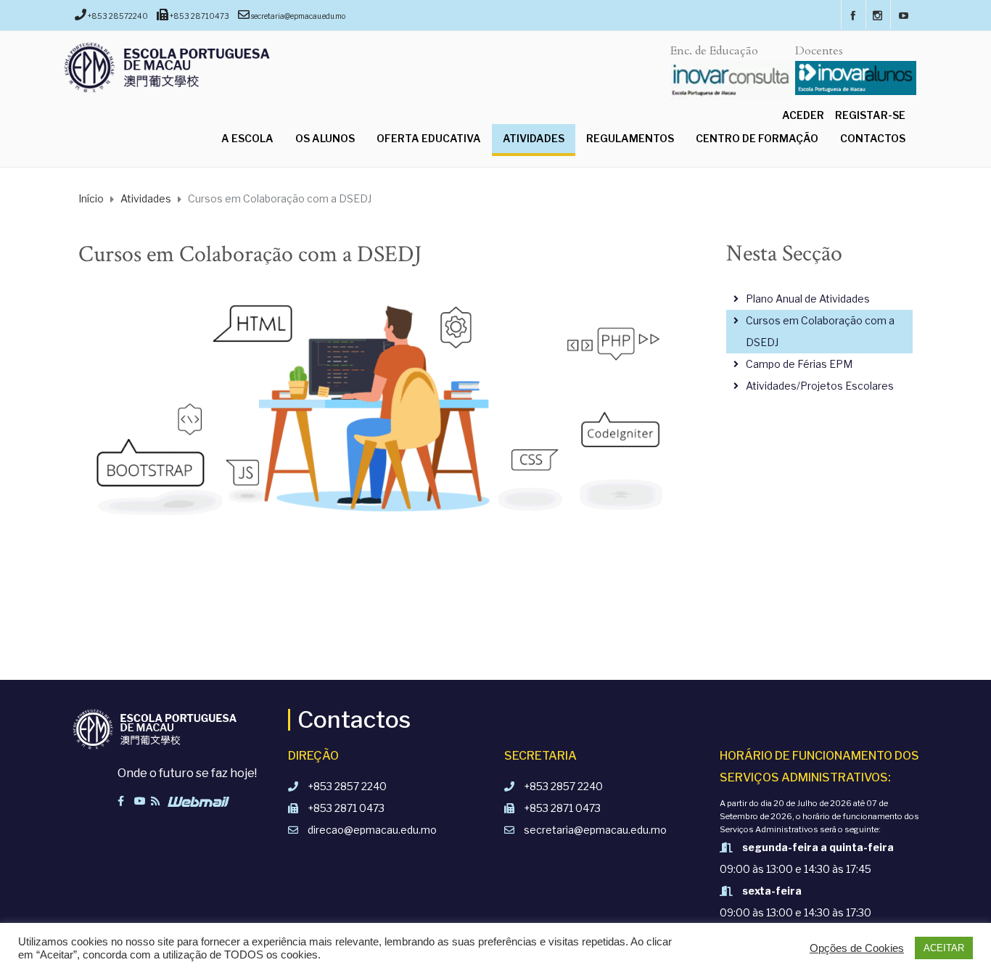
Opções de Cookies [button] (857, 948)
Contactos (872, 138)
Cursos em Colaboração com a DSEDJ (820, 331)
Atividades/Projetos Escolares (820, 385)
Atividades (533, 138)
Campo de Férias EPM (799, 364)
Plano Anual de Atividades (808, 298)
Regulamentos (630, 138)
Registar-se (870, 115)
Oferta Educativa (429, 138)
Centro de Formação (757, 138)
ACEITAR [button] (944, 948)
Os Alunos (325, 138)
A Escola (247, 138)
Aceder (803, 115)
